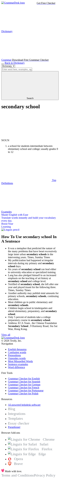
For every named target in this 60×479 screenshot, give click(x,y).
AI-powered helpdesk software (24, 404)
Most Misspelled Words (20, 361)
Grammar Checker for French (23, 387)
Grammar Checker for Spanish (24, 381)
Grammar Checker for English (24, 378)
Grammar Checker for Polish (23, 393)
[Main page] (13, 2)
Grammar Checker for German (24, 384)
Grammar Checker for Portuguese (26, 390)
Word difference (16, 367)
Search (30, 98)
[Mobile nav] (2, 63)
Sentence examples (18, 364)
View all (5, 334)
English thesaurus (17, 349)
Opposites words (17, 358)
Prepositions (14, 355)
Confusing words (17, 352)
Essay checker (18, 423)
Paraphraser (14, 427)
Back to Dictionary (15, 62)
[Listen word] (26, 137)
